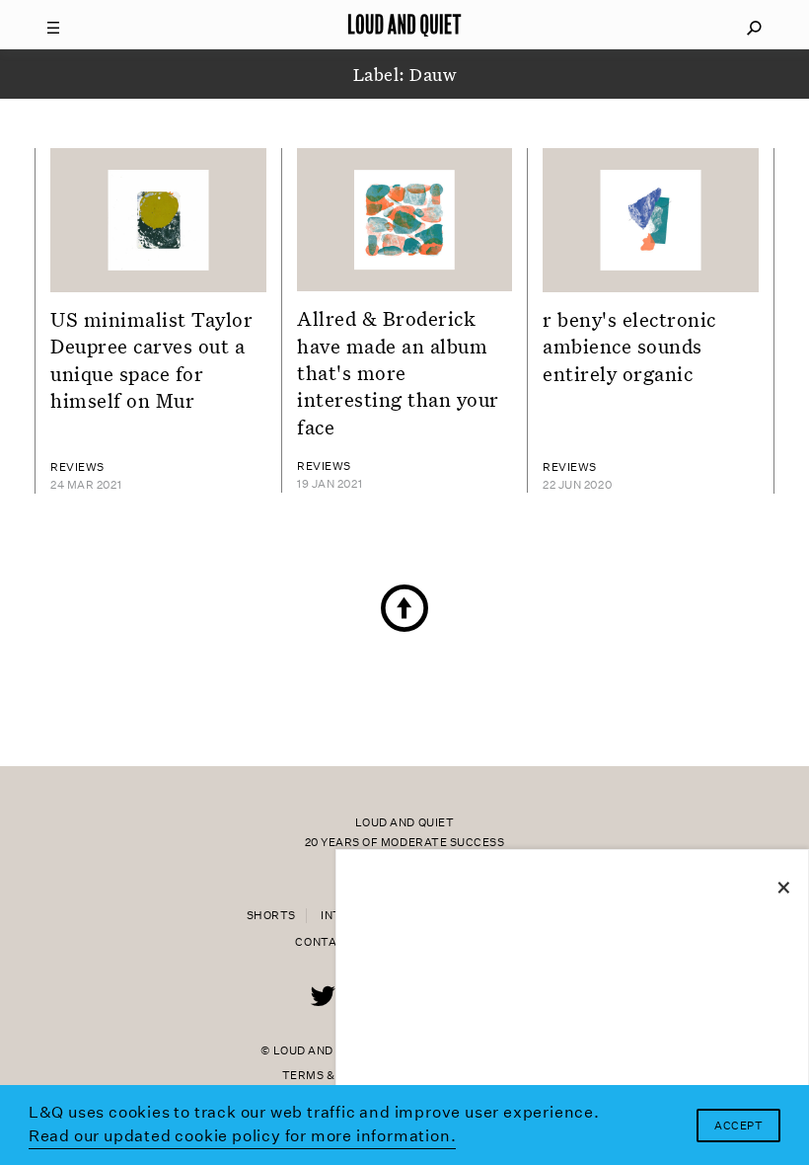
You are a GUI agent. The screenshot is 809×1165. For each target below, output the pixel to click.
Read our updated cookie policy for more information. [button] (243, 1135)
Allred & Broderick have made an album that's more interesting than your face (398, 371)
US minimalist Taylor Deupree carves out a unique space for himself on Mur (152, 359)
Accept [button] (738, 1126)
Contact (324, 942)
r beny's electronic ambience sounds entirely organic (629, 346)
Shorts (271, 915)
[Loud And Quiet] (404, 25)
